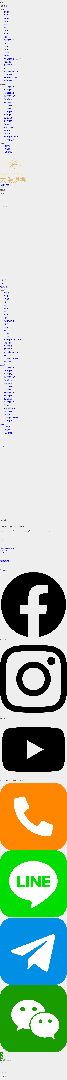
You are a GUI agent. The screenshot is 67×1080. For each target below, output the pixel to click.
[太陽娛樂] (33, 169)
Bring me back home (7, 548)
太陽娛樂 (4, 185)
